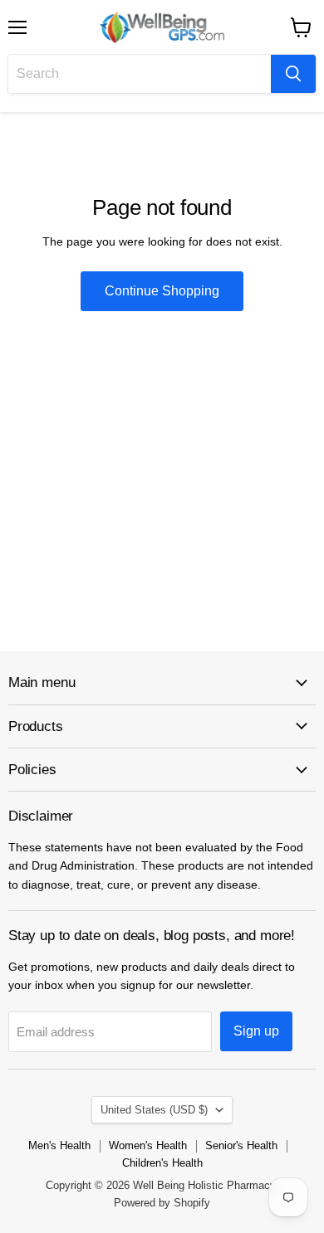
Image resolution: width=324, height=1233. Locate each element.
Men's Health (59, 1145)
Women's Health (148, 1145)
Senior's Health (241, 1145)
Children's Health (162, 1163)
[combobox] (139, 74)
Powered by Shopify (162, 1202)
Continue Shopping (162, 291)
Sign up (256, 1031)
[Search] (293, 74)
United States (154, 1110)
